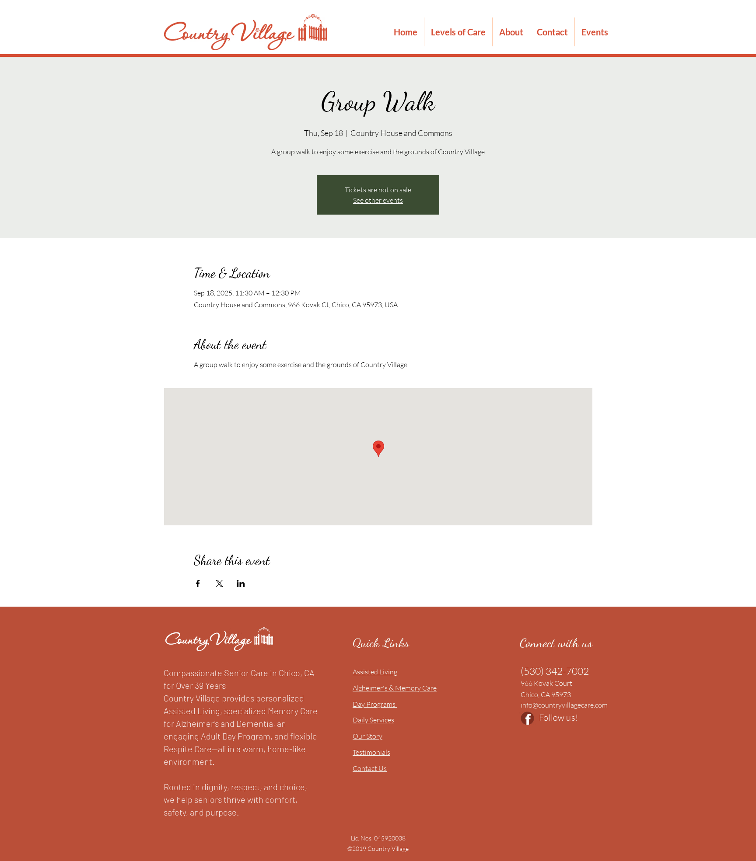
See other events (378, 200)
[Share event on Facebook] (198, 583)
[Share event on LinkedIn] (241, 583)
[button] (458, 31)
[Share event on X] (219, 583)
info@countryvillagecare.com (564, 705)
